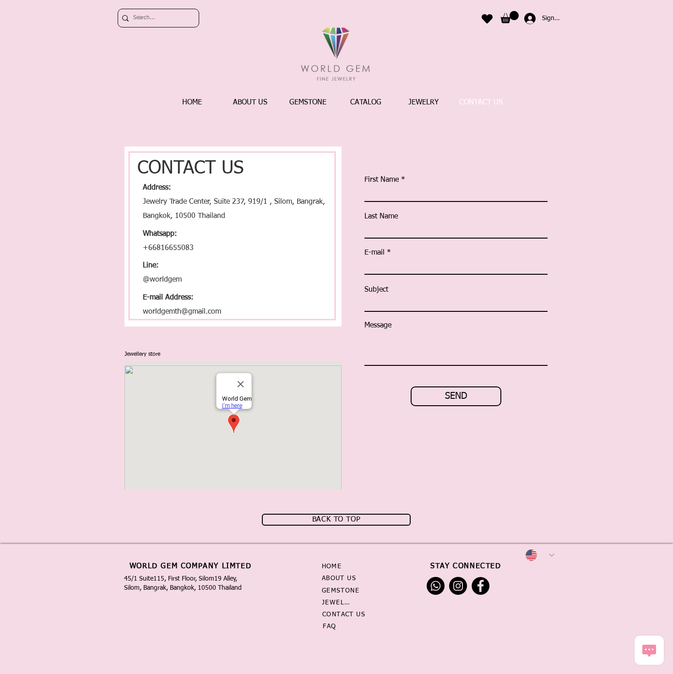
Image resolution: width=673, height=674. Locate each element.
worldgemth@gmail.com (182, 311)
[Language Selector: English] (540, 555)
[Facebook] (480, 586)
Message (377, 325)
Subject (376, 290)
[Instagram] (458, 586)
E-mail (374, 252)
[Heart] (487, 18)
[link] (509, 17)
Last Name (381, 216)
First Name (381, 180)
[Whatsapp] (436, 586)
